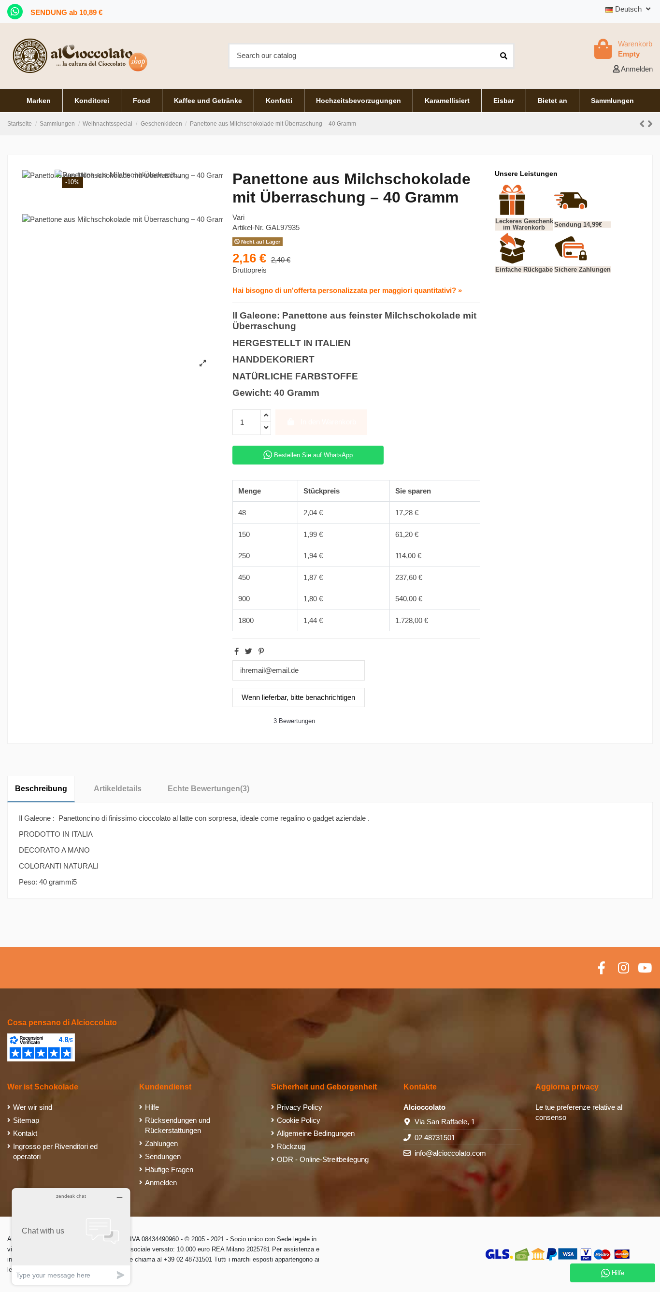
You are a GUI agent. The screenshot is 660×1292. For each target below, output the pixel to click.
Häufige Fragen (169, 1169)
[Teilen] (236, 651)
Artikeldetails (118, 788)
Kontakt (25, 1133)
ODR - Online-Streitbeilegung (323, 1159)
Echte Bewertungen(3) (208, 788)
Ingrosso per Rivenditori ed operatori (55, 1151)
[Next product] (650, 124)
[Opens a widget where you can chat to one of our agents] (71, 1236)
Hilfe (152, 1107)
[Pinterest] (261, 651)
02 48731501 (435, 1137)
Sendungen (163, 1156)
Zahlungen (161, 1143)
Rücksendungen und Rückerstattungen (177, 1125)
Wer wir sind (32, 1107)
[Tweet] (248, 651)
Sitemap (26, 1120)
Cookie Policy (298, 1120)
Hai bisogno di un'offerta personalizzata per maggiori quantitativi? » (347, 290)
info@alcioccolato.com (450, 1153)
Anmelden (161, 1182)
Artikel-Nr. (248, 227)
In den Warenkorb (328, 422)
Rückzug (291, 1146)
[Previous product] (643, 124)
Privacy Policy (299, 1107)
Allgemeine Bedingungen (316, 1133)
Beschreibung (41, 788)
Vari (238, 217)
